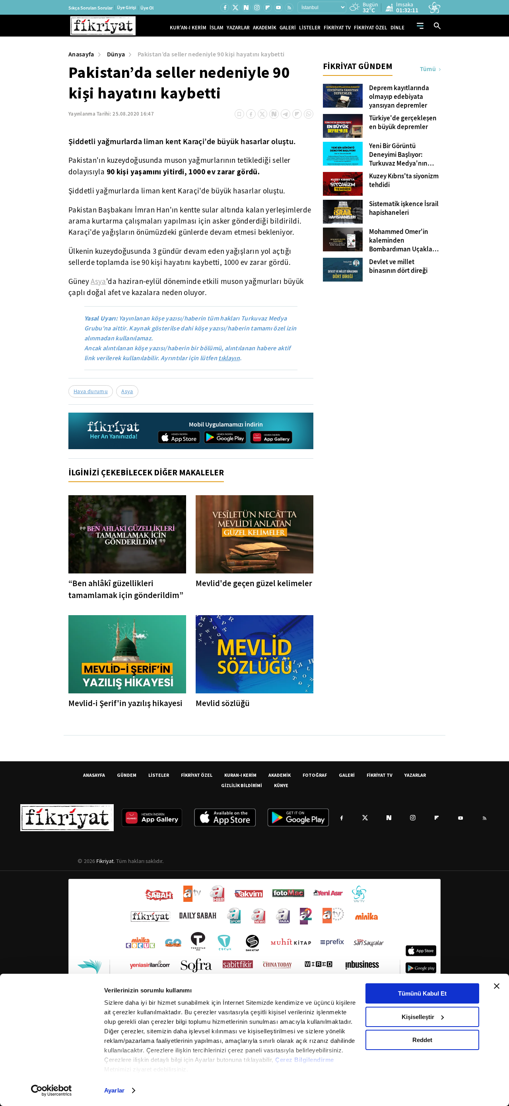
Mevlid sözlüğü (223, 703)
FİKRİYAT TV (337, 27)
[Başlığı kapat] (496, 986)
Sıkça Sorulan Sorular (90, 8)
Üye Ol (146, 8)
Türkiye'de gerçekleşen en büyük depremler (403, 122)
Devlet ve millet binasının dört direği (398, 266)
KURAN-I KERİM (240, 775)
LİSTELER (310, 27)
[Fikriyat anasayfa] (113, 431)
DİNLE (397, 27)
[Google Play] (225, 437)
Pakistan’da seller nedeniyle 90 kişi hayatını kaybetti (211, 54)
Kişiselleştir (418, 1016)
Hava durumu (91, 391)
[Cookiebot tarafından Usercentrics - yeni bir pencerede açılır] (51, 1090)
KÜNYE (281, 785)
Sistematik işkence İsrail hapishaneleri (404, 208)
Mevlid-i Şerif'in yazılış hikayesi (125, 703)
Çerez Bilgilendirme (304, 1059)
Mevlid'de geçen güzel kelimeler (254, 583)
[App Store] (179, 437)
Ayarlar (114, 1090)
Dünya (116, 54)
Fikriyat (105, 861)
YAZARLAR (238, 27)
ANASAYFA (94, 775)
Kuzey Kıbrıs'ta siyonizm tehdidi (404, 180)
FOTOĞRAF (315, 775)
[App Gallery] (271, 437)
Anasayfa (81, 54)
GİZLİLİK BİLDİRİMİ (241, 785)
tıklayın (229, 358)
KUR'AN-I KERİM (188, 27)
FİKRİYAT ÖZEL (370, 27)
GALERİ (288, 27)
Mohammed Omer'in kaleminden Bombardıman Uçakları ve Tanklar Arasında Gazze (402, 241)
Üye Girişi (126, 7)
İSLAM (216, 27)
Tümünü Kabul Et (422, 993)
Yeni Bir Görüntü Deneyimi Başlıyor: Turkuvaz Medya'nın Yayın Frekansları (398, 155)
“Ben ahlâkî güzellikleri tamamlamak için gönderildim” (125, 589)
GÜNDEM (126, 775)
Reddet (422, 1040)
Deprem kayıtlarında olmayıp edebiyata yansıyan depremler (399, 97)
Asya (98, 281)
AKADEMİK (264, 27)
